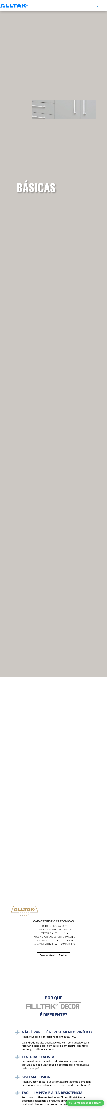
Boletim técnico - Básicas (53, 955)
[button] (85, 1103)
